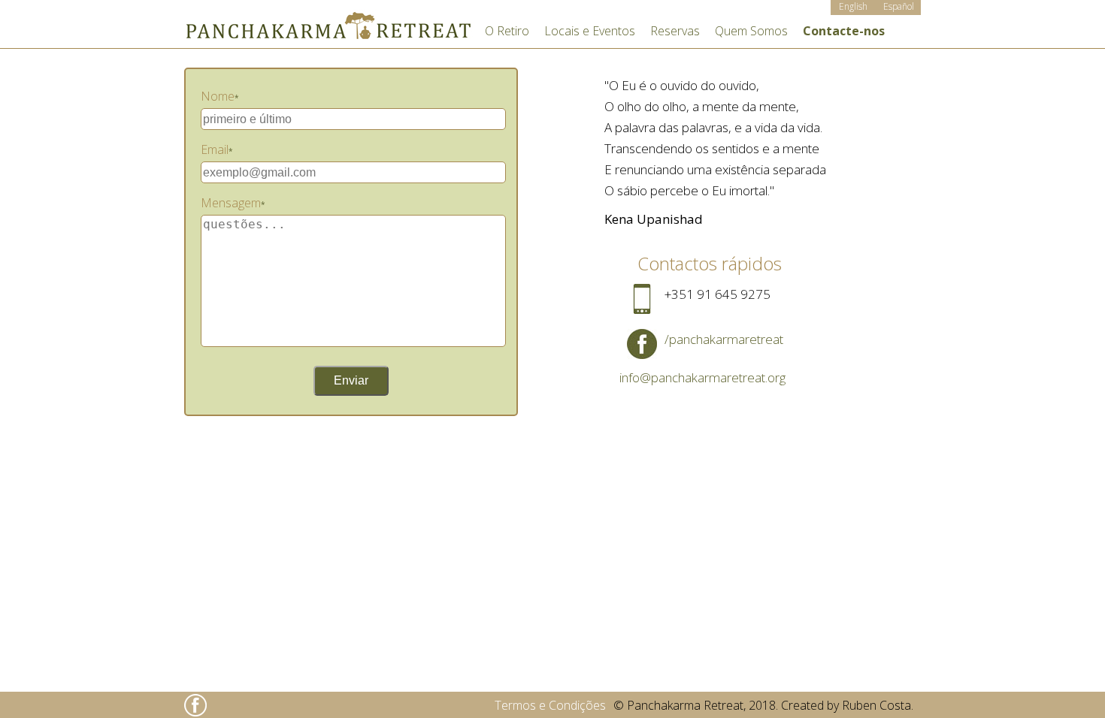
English (853, 6)
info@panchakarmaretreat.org (702, 377)
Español (898, 6)
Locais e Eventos (589, 31)
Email (217, 149)
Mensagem (233, 203)
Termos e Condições (550, 705)
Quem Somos (751, 31)
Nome (220, 96)
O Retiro (507, 31)
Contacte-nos (844, 31)
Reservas (675, 31)
